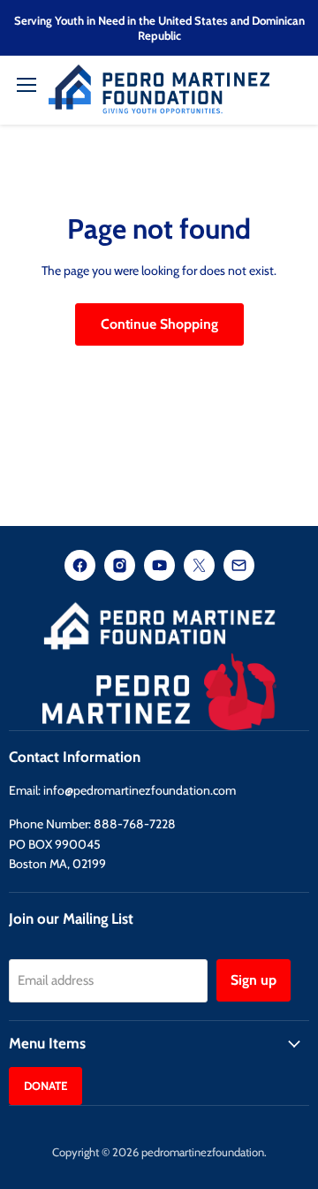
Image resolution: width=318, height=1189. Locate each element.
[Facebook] (79, 567)
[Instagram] (119, 567)
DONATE (45, 1085)
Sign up (253, 980)
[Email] (238, 567)
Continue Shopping (159, 324)
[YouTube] (159, 567)
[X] (199, 567)
